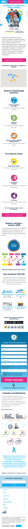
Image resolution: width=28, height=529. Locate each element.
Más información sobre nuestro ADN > (14, 269)
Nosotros (5, 499)
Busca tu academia (15, 2)
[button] (1, 25)
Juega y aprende (7, 502)
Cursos (5, 490)
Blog (4, 505)
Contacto (5, 508)
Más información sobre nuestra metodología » (14, 208)
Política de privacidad (17, 375)
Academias (6, 496)
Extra (4, 493)
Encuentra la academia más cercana (14, 388)
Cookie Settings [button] (6, 525)
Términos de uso (7, 375)
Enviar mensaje (14, 379)
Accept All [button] (19, 525)
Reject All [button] (13, 525)
